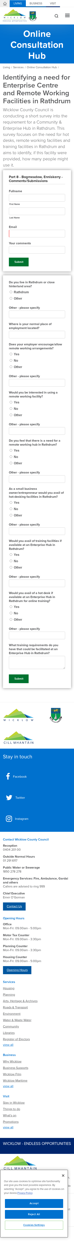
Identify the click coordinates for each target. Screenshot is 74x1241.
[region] (34, 1204)
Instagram (21, 819)
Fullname (15, 191)
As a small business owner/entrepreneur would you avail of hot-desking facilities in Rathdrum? (36, 493)
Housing (8, 988)
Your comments (20, 243)
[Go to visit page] (55, 715)
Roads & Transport (15, 1007)
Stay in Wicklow (14, 1103)
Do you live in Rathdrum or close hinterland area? (32, 284)
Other (18, 298)
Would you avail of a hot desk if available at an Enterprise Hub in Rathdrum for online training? (32, 597)
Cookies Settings (34, 1225)
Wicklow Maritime (15, 1081)
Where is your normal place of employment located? (30, 326)
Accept (34, 1203)
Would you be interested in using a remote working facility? (33, 394)
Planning (9, 995)
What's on (9, 1115)
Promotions (11, 1122)
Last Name (14, 217)
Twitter (20, 798)
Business (36, 3)
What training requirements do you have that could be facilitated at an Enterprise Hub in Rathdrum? (33, 649)
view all (8, 1045)
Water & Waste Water (17, 1020)
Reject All (34, 1214)
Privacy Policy (25, 1193)
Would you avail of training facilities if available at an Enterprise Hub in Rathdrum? (35, 545)
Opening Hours (17, 970)
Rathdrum (21, 292)
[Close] (63, 1175)
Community (11, 1027)
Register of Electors (16, 1039)
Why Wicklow (12, 1062)
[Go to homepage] (18, 737)
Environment (12, 1014)
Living (18, 3)
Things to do (11, 1109)
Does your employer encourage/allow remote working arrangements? (35, 346)
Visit (53, 3)
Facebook (20, 777)
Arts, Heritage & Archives (20, 1001)
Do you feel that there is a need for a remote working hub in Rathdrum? (34, 443)
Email (13, 227)
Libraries (9, 1033)
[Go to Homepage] (18, 715)
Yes (16, 354)
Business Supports (15, 1068)
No (16, 360)
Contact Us (14, 906)
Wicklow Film (12, 1074)
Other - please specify (24, 308)
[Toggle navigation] (67, 15)
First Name (14, 204)
